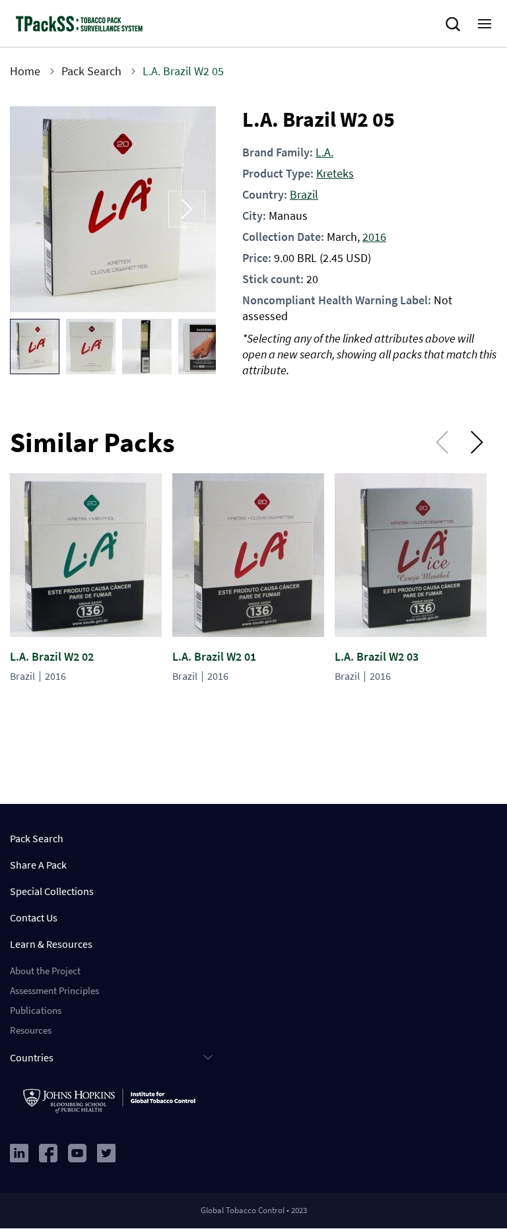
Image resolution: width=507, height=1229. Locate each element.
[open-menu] (484, 24)
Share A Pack (38, 864)
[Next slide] (186, 209)
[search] (455, 24)
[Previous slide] (39, 209)
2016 (374, 236)
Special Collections (52, 891)
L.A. (324, 152)
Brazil (304, 194)
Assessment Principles (54, 990)
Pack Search (91, 71)
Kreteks (335, 173)
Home (25, 71)
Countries (31, 1057)
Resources (30, 1030)
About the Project (45, 970)
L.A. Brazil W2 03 (377, 656)
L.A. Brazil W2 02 (52, 656)
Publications (35, 1010)
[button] (34, 346)
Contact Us (33, 917)
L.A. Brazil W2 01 (214, 656)
